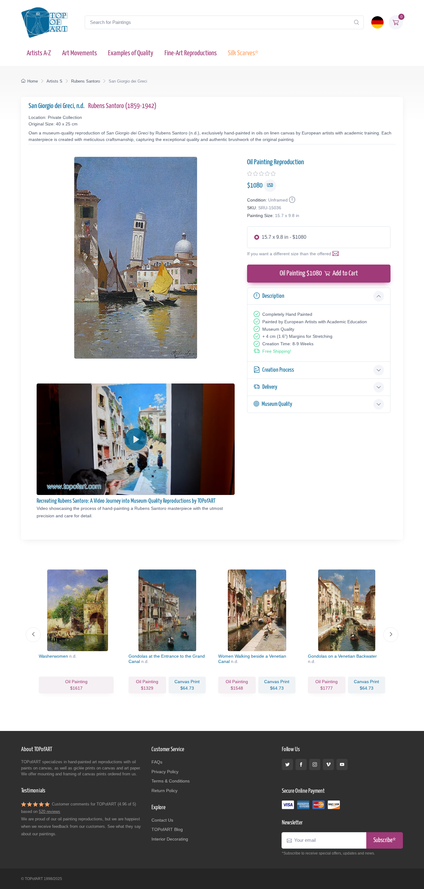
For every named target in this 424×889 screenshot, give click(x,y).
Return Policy (164, 790)
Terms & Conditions (170, 780)
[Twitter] (287, 764)
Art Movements (79, 53)
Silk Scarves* (243, 53)
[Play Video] (135, 439)
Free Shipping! (276, 351)
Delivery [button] (269, 387)
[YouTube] (342, 764)
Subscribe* (384, 840)
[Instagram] (314, 764)
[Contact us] (336, 253)
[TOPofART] (44, 22)
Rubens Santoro (85, 81)
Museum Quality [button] (277, 404)
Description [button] (273, 296)
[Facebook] (301, 764)
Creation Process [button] (278, 370)
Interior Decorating (169, 839)
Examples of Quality (130, 53)
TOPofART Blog (167, 829)
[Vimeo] (328, 764)
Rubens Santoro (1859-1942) (122, 106)
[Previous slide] (33, 634)
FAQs (156, 762)
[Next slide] (390, 634)
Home (32, 81)
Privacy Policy (164, 771)
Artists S (54, 81)
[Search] (356, 22)
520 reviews (49, 811)
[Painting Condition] (291, 199)
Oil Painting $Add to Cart (319, 273)
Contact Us (162, 820)
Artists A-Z (39, 53)
